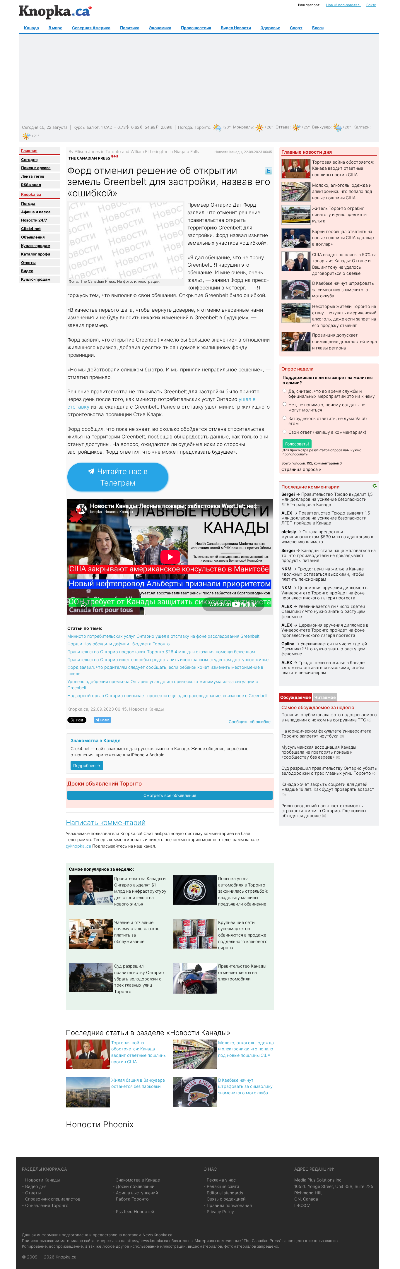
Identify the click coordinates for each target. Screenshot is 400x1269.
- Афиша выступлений (135, 1192)
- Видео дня (34, 1186)
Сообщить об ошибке (250, 721)
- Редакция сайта (221, 1186)
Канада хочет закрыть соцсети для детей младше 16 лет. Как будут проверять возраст (327, 787)
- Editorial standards (223, 1192)
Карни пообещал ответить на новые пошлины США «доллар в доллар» (343, 237)
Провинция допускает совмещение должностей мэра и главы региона (344, 341)
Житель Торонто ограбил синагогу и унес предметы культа (339, 214)
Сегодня (29, 159)
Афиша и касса (36, 212)
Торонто (202, 127)
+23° (226, 127)
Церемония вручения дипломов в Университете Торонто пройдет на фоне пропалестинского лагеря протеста (324, 592)
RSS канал (31, 184)
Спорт (296, 27)
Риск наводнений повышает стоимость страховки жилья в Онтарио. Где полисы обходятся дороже (323, 810)
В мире (55, 27)
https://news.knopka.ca (147, 1240)
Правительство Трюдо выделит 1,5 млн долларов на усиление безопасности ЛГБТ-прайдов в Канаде (327, 499)
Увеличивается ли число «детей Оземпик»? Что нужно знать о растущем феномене (323, 611)
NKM (286, 568)
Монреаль (243, 127)
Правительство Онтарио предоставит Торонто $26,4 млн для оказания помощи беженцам (161, 651)
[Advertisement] (198, 79)
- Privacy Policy (219, 1211)
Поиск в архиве (36, 167)
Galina (287, 643)
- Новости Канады (41, 1179)
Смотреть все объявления (169, 795)
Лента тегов (32, 176)
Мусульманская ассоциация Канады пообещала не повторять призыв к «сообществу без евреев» (318, 752)
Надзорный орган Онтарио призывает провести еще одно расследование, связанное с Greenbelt (167, 695)
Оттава (283, 127)
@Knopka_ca (78, 845)
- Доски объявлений (134, 1186)
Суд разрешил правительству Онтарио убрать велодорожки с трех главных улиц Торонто (139, 978)
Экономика (160, 27)
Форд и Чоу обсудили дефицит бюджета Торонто (118, 643)
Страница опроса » (301, 469)
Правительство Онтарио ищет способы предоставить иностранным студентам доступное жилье (168, 659)
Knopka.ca (31, 194)
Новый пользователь (343, 5)
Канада (31, 27)
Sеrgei (288, 494)
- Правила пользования (228, 1205)
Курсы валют (86, 127)
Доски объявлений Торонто (104, 783)
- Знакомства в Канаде (136, 1179)
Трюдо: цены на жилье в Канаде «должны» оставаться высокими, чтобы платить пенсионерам (322, 574)
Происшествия (196, 27)
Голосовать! (297, 443)
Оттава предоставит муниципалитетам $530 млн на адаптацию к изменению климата (327, 536)
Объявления (33, 237)
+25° (305, 127)
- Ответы (31, 1192)
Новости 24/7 (34, 220)
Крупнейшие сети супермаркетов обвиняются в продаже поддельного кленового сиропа (243, 935)
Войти (371, 5)
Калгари (361, 127)
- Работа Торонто (131, 1198)
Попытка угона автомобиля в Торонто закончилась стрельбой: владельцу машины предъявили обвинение (243, 891)
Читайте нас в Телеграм (121, 477)
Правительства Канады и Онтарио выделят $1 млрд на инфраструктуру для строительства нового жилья (140, 891)
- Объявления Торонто (45, 1205)
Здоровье (270, 27)
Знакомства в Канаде (95, 740)
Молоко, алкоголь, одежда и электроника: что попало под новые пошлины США (246, 1049)
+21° (35, 136)
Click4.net (31, 228)
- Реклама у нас (220, 1179)
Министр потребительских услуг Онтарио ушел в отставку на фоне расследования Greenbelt (163, 636)
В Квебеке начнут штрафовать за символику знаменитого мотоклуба (245, 1086)
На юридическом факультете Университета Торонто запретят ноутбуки (326, 733)
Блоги (318, 27)
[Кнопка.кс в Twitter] (268, 170)
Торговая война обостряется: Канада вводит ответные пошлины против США (343, 168)
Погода (185, 127)
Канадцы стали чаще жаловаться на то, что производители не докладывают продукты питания (328, 555)
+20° (346, 127)
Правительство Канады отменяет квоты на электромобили (242, 972)
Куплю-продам (35, 245)
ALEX (286, 512)
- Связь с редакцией (225, 1198)
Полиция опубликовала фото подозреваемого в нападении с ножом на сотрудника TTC (329, 717)
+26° (268, 127)
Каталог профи (35, 254)
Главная (29, 150)
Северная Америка (91, 27)
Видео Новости (236, 27)
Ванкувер (321, 127)
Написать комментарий (106, 822)
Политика (129, 27)
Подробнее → (86, 765)
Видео (27, 270)
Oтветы (28, 262)
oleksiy (288, 531)
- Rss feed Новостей (133, 1211)
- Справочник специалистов (51, 1198)
